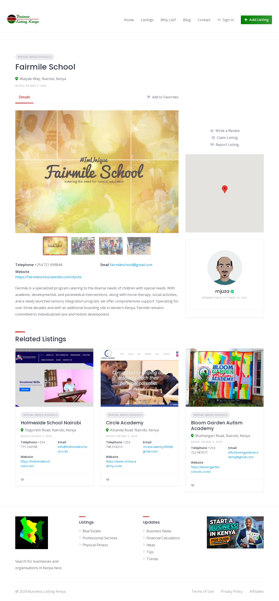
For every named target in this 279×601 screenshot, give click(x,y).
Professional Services (100, 538)
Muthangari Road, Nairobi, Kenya (222, 435)
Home (129, 19)
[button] (225, 189)
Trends (152, 559)
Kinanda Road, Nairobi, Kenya (134, 430)
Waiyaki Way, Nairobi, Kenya (43, 78)
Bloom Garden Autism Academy (217, 426)
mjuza (222, 291)
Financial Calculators (163, 538)
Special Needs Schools (34, 56)
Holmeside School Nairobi (51, 423)
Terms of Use (203, 591)
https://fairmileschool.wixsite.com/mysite (48, 277)
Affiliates (257, 591)
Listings (147, 19)
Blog (187, 19)
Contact (204, 19)
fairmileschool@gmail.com (131, 264)
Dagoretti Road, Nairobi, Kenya (50, 430)
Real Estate (92, 531)
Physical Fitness (95, 545)
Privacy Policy (232, 591)
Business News (158, 531)
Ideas (150, 545)
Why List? (168, 19)
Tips (150, 552)
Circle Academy (124, 423)
